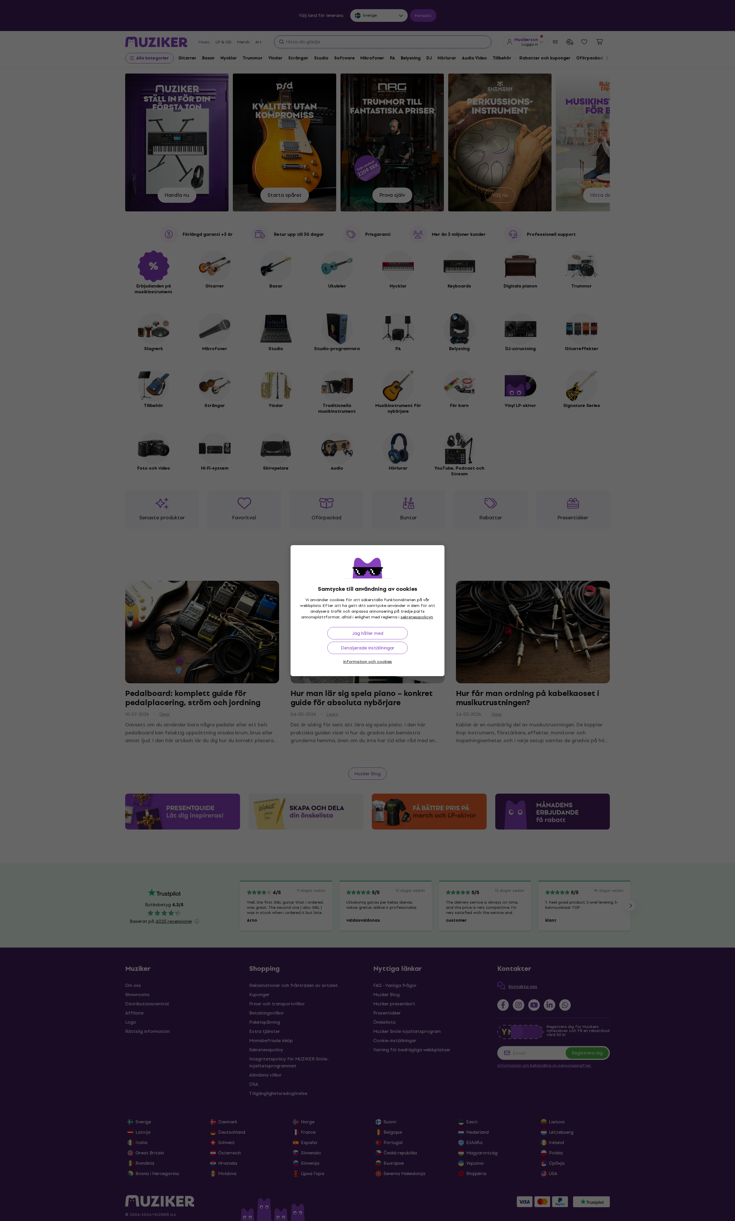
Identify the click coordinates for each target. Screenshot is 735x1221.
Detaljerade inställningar (367, 647)
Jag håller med (367, 633)
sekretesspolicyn (417, 617)
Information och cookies (367, 662)
